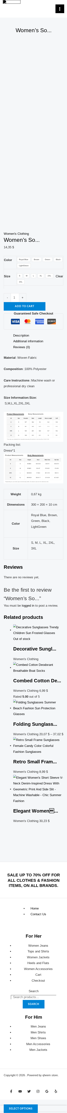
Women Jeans (38, 945)
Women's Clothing (16, 234)
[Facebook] (11, 1091)
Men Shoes (38, 1038)
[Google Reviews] (47, 1091)
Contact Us (38, 914)
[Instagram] (38, 1091)
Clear (59, 276)
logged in (28, 605)
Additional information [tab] (28, 341)
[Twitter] (29, 1091)
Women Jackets (38, 957)
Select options (21, 1108)
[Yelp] (56, 1091)
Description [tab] (21, 335)
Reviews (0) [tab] (21, 347)
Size (7, 276)
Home (35, 908)
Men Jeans (38, 1026)
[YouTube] (20, 1091)
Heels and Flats (38, 963)
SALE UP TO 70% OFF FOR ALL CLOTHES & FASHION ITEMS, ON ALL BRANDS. (33, 880)
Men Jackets (38, 1050)
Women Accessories (38, 969)
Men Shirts (38, 1032)
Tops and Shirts (38, 951)
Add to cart (24, 306)
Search (34, 991)
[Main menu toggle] (59, 8)
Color (8, 260)
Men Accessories (38, 1044)
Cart (38, 974)
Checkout (38, 980)
